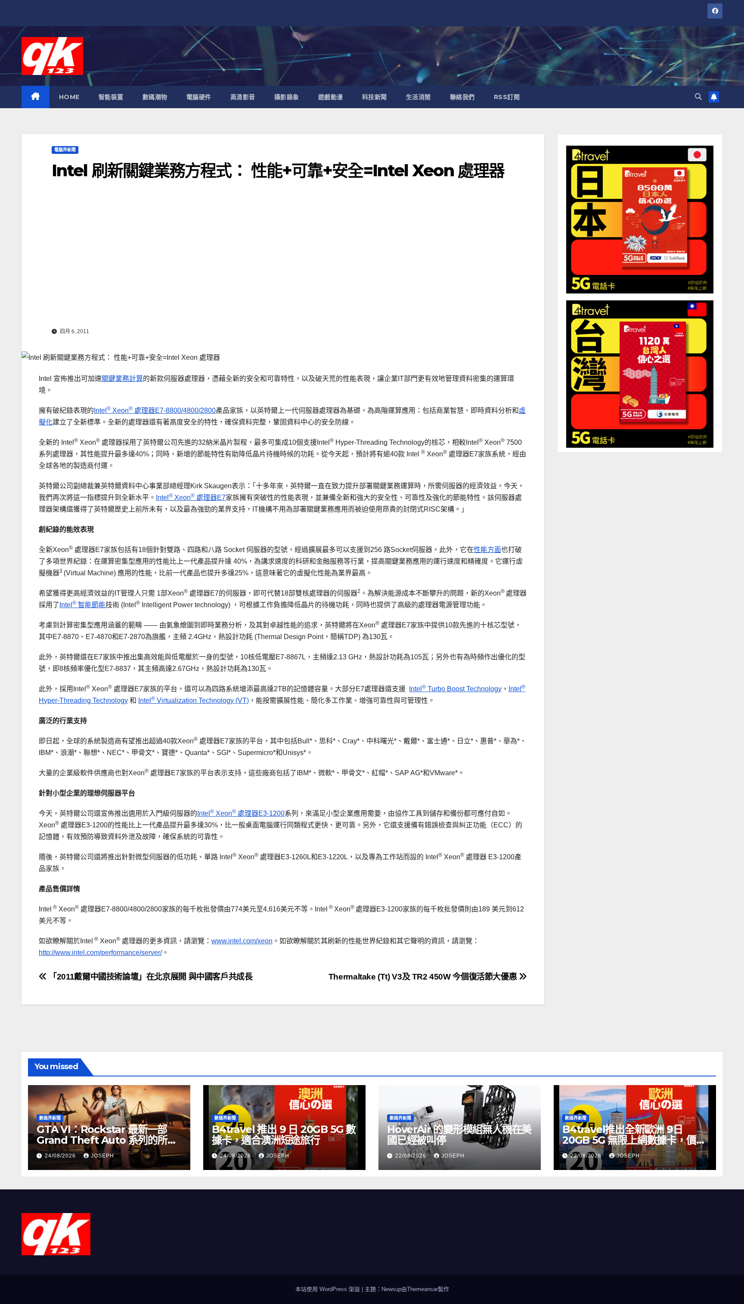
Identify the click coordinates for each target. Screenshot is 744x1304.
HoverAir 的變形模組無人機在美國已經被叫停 (459, 1134)
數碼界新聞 (50, 1118)
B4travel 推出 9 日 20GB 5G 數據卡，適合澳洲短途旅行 (284, 1134)
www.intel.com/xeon (242, 941)
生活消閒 (418, 97)
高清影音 (242, 97)
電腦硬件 (198, 97)
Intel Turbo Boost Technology (455, 689)
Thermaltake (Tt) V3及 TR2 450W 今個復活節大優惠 (424, 976)
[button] (698, 96)
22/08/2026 (411, 1156)
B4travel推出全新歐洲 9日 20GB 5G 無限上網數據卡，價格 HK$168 (634, 1140)
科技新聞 (374, 97)
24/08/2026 (61, 1156)
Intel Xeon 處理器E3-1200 (241, 813)
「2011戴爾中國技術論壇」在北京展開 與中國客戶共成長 (150, 976)
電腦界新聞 (65, 149)
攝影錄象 (286, 97)
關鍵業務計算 (122, 378)
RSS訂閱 (507, 97)
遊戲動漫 (330, 97)
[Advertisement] (283, 260)
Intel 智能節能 (82, 604)
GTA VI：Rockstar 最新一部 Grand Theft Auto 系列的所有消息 (107, 1140)
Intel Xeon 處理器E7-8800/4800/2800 (155, 410)
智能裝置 (111, 97)
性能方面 (487, 549)
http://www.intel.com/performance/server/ (100, 952)
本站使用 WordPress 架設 (328, 1289)
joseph (102, 1156)
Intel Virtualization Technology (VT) (193, 700)
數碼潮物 (155, 97)
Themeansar (422, 1289)
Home (69, 97)
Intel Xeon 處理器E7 (191, 497)
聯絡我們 (462, 97)
